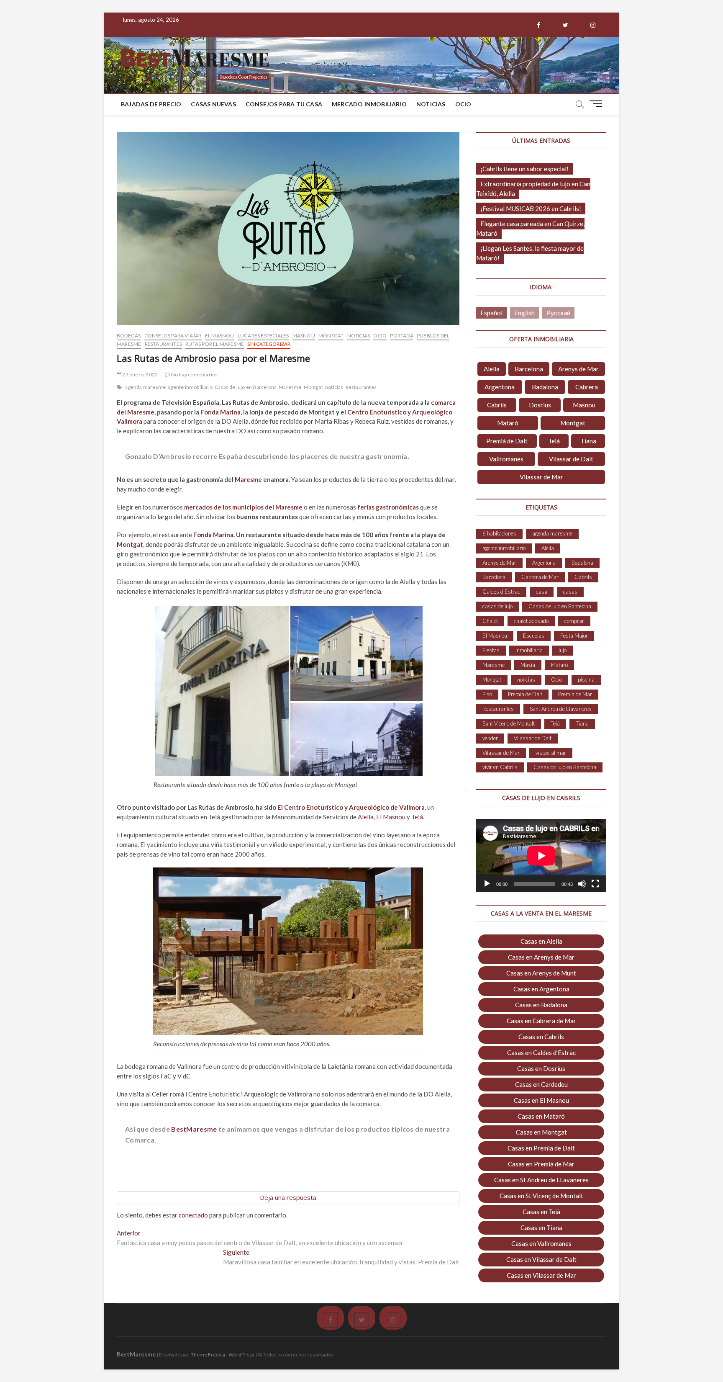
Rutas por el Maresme (214, 344)
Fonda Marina (220, 412)
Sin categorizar (268, 344)
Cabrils (497, 405)
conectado (193, 1215)
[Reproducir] (487, 884)
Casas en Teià (541, 1211)
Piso (487, 694)
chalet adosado (531, 621)
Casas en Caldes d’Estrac (541, 1052)
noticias (334, 387)
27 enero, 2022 (139, 374)
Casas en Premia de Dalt (541, 1148)
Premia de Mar (575, 694)
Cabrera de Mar (540, 577)
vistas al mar (551, 752)
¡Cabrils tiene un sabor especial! (524, 168)
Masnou (303, 335)
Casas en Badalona (541, 1005)
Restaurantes (163, 344)
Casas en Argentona (541, 989)
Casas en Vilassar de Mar (541, 1275)
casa (541, 591)
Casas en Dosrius (541, 1068)
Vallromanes (506, 459)
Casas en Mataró (541, 1116)
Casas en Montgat (541, 1132)
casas (570, 591)
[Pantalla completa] (595, 884)
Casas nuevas (213, 104)
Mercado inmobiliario (369, 104)
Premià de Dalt (507, 441)
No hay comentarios (194, 374)
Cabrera (586, 387)
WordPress (241, 1354)
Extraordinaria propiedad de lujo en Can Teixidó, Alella (533, 188)
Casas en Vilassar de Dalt (541, 1259)
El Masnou (219, 335)
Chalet (490, 621)
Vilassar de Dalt (571, 459)
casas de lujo (497, 606)
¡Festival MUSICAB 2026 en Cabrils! (530, 208)
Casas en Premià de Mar (541, 1164)
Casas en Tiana (541, 1227)
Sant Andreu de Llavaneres (561, 708)
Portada (401, 335)
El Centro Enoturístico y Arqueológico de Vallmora (351, 807)
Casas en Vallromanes (541, 1243)
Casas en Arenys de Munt (541, 973)
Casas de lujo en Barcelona (246, 387)
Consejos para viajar (173, 335)
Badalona (545, 387)
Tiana (588, 441)
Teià (417, 817)
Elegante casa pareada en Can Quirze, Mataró (530, 228)
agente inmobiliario (190, 387)
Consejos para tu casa (284, 104)
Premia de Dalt (525, 694)
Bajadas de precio (151, 104)
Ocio (463, 104)
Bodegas (129, 335)
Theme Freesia (208, 1354)
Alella (366, 817)
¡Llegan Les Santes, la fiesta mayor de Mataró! (530, 253)
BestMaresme (194, 1129)
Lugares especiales (263, 335)
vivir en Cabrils (500, 767)
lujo (563, 650)
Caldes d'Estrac (501, 591)
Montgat (331, 335)
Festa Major (574, 635)
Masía (527, 664)
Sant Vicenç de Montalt (508, 723)
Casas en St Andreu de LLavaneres (541, 1180)
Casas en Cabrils (541, 1036)
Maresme (290, 387)
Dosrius (540, 405)
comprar (574, 621)
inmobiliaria (529, 650)
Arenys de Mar (578, 369)
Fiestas (491, 650)
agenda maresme (145, 387)
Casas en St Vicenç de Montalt (541, 1195)
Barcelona (529, 369)
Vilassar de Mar (541, 477)
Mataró (507, 423)
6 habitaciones (499, 533)
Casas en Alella (541, 941)
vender (490, 738)
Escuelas (533, 635)
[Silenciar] (582, 884)
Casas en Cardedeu (541, 1084)
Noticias (431, 104)
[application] (541, 855)
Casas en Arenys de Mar (541, 957)
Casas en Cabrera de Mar (541, 1020)
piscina (586, 679)
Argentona (500, 387)
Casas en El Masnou (541, 1100)
